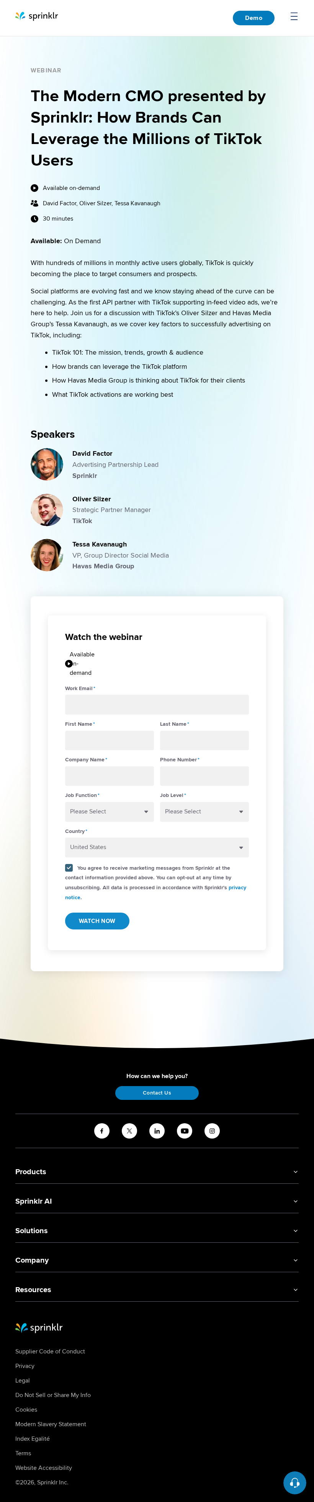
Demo (253, 18)
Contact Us (157, 1093)
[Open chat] (294, 1482)
